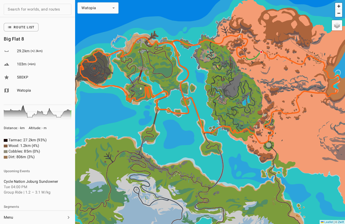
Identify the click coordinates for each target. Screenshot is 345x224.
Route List (24, 27)
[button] (37, 217)
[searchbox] (37, 9)
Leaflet (328, 222)
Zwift (341, 222)
